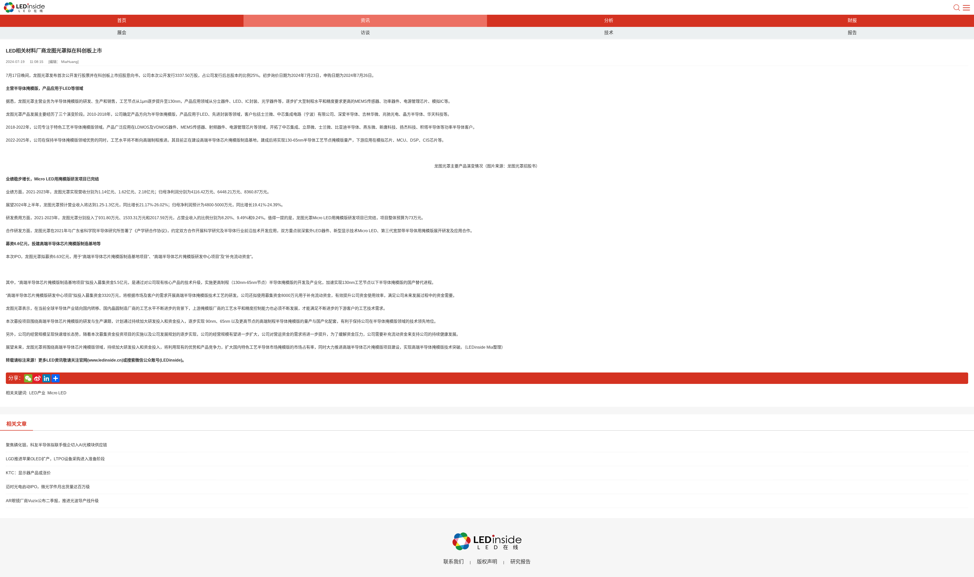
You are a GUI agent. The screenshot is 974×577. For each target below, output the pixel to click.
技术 (608, 32)
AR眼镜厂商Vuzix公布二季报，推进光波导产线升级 (52, 501)
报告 (852, 32)
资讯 (365, 20)
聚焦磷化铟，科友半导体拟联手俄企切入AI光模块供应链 (56, 445)
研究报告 (520, 562)
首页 (121, 20)
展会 (121, 32)
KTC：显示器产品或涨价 (28, 473)
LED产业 (37, 393)
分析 (608, 20)
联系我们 (453, 562)
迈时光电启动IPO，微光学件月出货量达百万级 (48, 487)
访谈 (365, 32)
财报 (852, 20)
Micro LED (56, 393)
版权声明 (487, 562)
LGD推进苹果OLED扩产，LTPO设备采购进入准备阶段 (55, 459)
